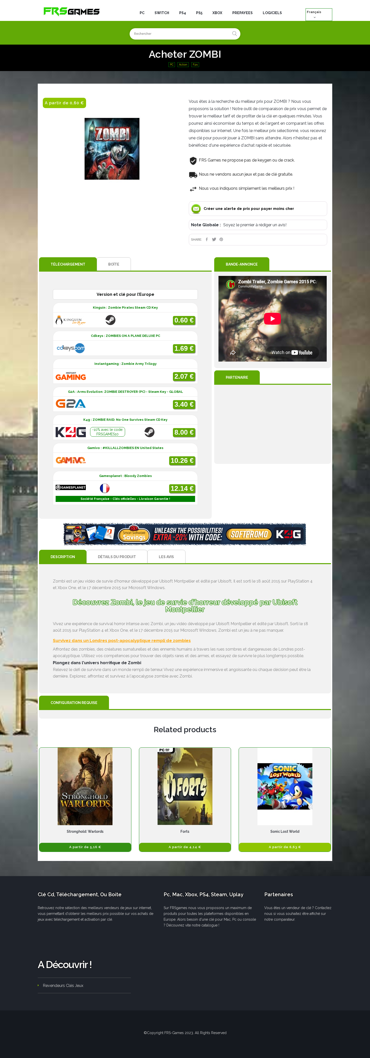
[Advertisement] (272, 424)
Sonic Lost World (284, 831)
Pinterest (221, 239)
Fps (195, 64)
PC (171, 64)
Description (63, 557)
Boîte (113, 264)
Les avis (166, 557)
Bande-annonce (242, 264)
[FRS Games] (72, 11)
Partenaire (237, 377)
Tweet (214, 239)
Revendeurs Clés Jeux (63, 985)
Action (183, 64)
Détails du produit (117, 557)
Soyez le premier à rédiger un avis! (254, 224)
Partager (206, 239)
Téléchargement (68, 264)
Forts (184, 831)
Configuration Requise (74, 703)
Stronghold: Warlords (85, 831)
